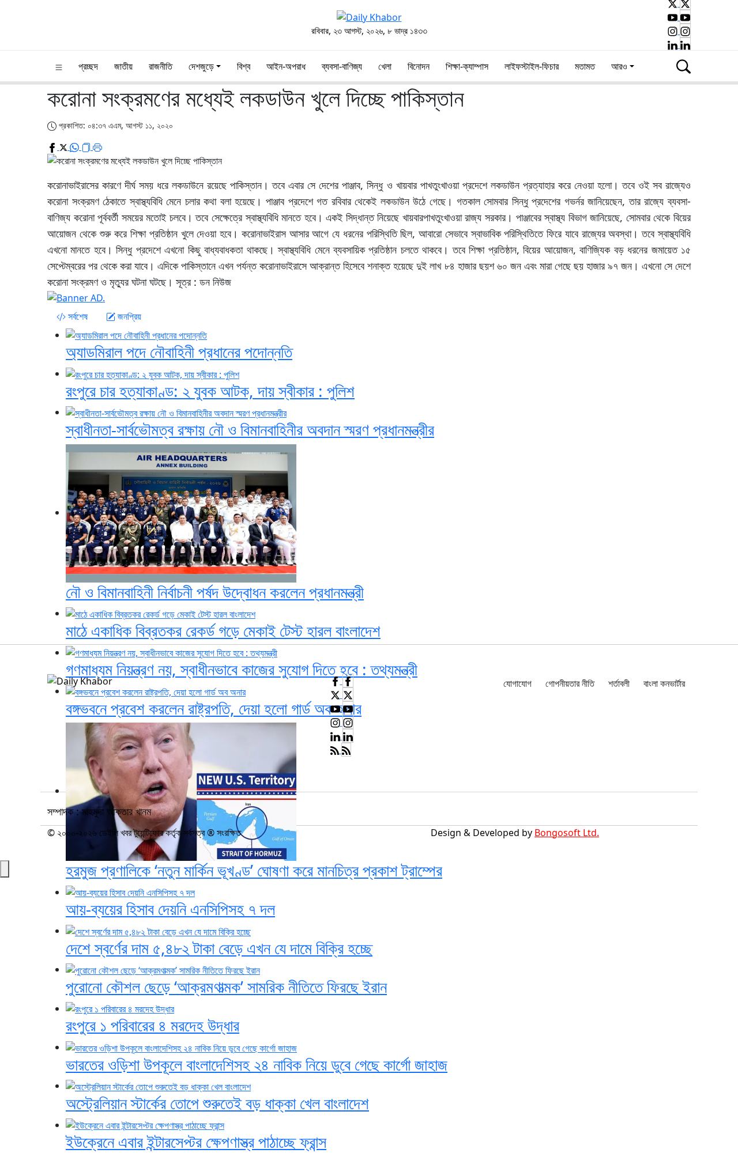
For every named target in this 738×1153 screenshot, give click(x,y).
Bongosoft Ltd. (566, 832)
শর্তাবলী (619, 683)
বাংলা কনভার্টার (664, 683)
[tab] (72, 316)
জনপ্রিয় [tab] (128, 316)
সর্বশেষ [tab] (77, 316)
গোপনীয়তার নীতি (569, 683)
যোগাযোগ (517, 683)
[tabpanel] (369, 486)
